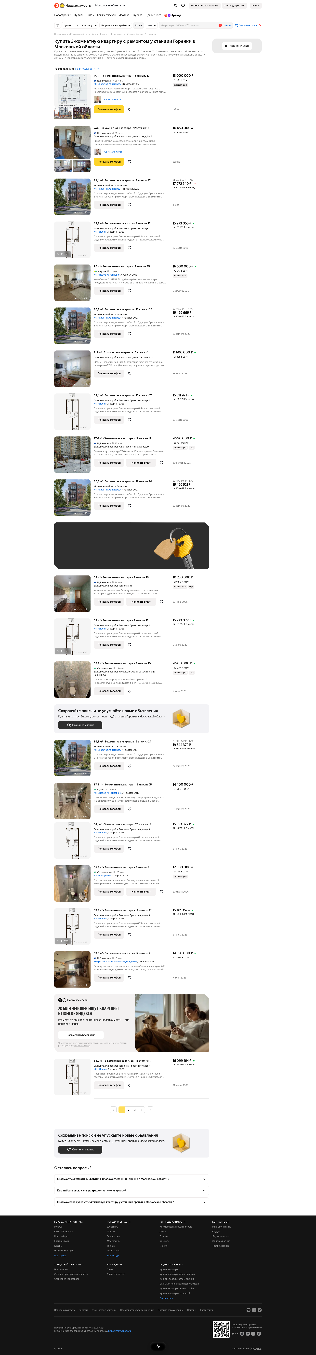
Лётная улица (139, 446)
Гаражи (164, 1236)
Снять (110, 1269)
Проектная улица (139, 228)
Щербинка (112, 1226)
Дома (163, 1231)
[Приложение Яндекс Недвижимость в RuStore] (259, 1333)
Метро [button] (227, 25)
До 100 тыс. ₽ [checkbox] (134, 550)
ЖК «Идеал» (100, 231)
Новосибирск (61, 1236)
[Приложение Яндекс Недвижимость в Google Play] (248, 1333)
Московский (113, 1241)
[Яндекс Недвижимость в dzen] (254, 1310)
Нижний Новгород (64, 1250)
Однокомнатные (221, 1241)
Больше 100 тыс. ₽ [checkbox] (72, 560)
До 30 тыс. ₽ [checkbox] (69, 550)
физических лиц (82, 1046)
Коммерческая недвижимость (176, 1226)
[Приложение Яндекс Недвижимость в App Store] (242, 1333)
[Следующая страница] (150, 1109)
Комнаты (164, 1241)
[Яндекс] (256, 1348)
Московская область (105, 185)
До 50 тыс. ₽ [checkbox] (90, 550)
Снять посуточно (116, 1274)
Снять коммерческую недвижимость (179, 1283)
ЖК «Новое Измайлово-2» (108, 793)
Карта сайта (206, 1310)
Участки (164, 1245)
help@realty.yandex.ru (119, 1331)
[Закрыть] (260, 25)
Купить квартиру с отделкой (175, 1293)
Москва (58, 1226)
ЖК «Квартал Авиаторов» (107, 84)
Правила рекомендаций (170, 1310)
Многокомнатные (221, 1226)
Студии (216, 1231)
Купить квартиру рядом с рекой (177, 1279)
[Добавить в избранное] (130, 109)
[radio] (128, 1109)
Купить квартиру (169, 1269)
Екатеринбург (61, 1241)
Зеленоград (113, 1236)
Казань (58, 1245)
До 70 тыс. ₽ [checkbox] (112, 550)
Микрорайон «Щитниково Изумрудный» (115, 961)
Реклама (83, 1310)
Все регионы (61, 1269)
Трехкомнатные (220, 1245)
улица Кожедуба (141, 136)
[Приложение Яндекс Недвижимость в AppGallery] (253, 1333)
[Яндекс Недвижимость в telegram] (260, 1310)
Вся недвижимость (64, 1310)
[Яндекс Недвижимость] (72, 5)
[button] (183, 6)
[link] (256, 6)
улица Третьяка (140, 357)
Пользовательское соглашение (137, 1310)
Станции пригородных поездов (71, 1274)
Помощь (191, 1310)
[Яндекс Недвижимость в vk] (248, 1310)
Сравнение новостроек (66, 1279)
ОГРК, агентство (113, 99)
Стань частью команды (104, 1310)
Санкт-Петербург (63, 1231)
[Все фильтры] (57, 25)
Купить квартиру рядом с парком (177, 1274)
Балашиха (99, 136)
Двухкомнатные (221, 1236)
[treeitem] (63, 15)
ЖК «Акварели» (102, 875)
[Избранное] (176, 6)
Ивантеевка (113, 1250)
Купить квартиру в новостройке (177, 1288)
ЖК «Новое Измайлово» (107, 274)
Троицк (111, 1245)
